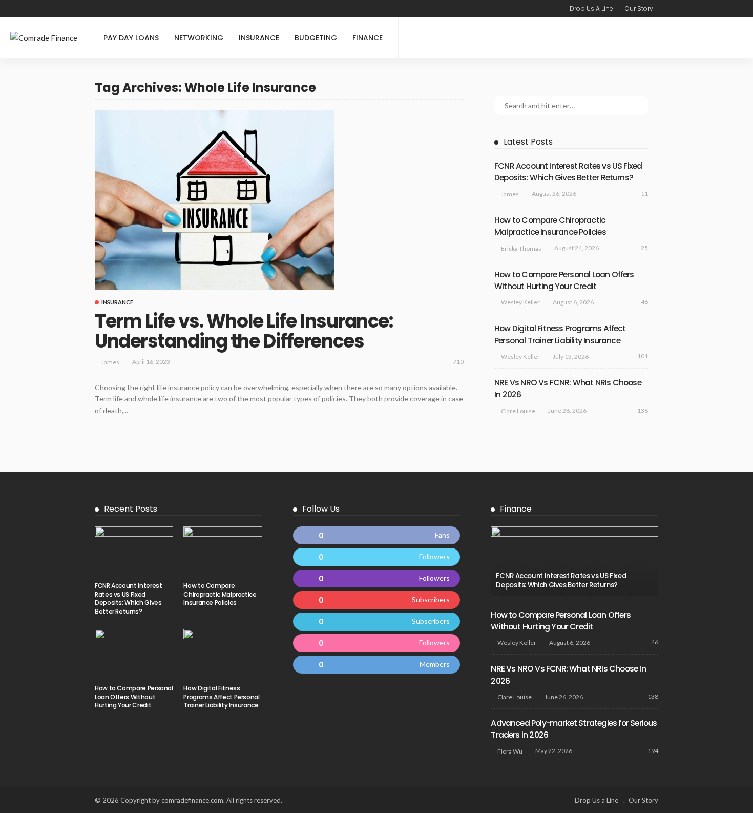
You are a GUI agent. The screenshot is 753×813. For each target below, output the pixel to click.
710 (458, 361)
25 (644, 248)
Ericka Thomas (521, 248)
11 (644, 193)
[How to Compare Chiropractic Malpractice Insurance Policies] (222, 551)
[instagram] (377, 578)
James (110, 362)
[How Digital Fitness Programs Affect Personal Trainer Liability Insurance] (222, 653)
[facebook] (377, 535)
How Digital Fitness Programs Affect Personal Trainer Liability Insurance (221, 697)
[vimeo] (377, 622)
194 (652, 751)
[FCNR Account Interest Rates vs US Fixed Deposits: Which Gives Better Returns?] (134, 551)
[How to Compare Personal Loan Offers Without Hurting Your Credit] (134, 653)
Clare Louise (518, 411)
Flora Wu (509, 751)
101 (642, 356)
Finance (367, 38)
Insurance (259, 38)
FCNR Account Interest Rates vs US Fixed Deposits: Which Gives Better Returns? (128, 598)
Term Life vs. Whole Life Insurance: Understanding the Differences (244, 331)
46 (644, 302)
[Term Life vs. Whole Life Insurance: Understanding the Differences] (214, 200)
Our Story (639, 8)
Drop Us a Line (591, 8)
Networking (198, 38)
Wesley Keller (520, 302)
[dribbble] (377, 643)
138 (642, 410)
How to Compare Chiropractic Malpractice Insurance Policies (219, 594)
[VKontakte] (377, 665)
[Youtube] (377, 600)
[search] (739, 37)
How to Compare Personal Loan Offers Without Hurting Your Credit (134, 697)
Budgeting (316, 38)
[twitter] (377, 557)
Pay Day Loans (131, 38)
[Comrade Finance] (43, 38)
